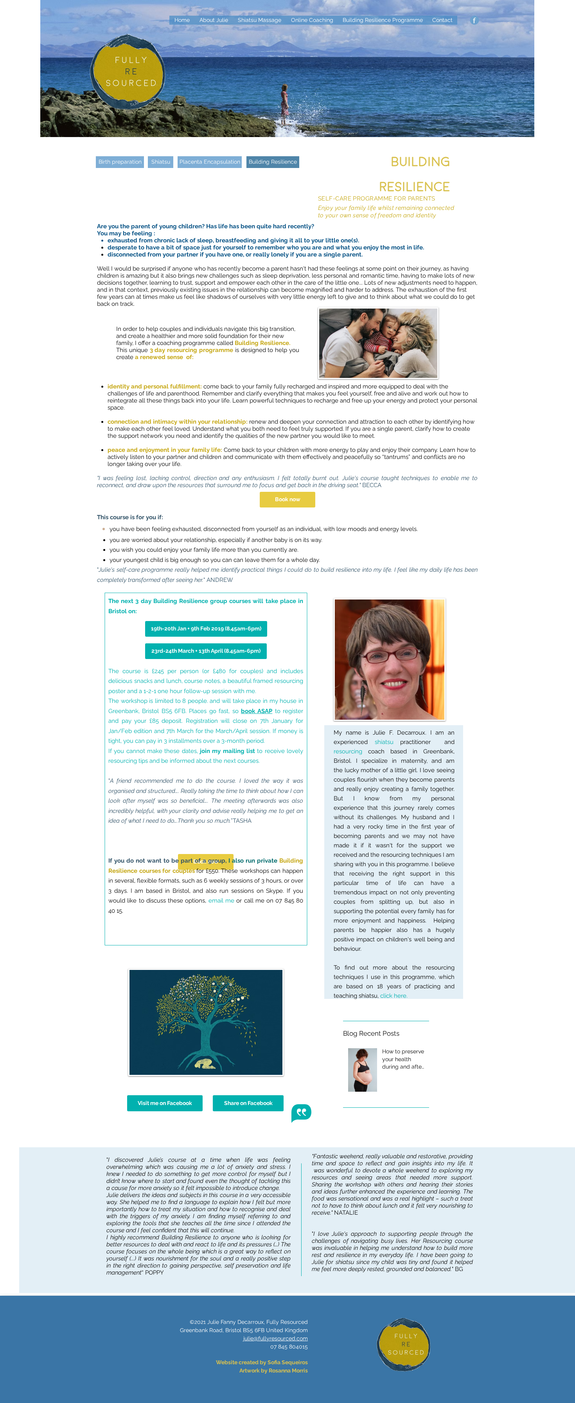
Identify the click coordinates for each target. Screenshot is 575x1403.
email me (221, 900)
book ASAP (256, 711)
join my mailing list (227, 751)
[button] (272, 162)
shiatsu (384, 742)
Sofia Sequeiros (288, 1362)
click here (393, 995)
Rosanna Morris (288, 1370)
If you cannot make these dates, (154, 751)
